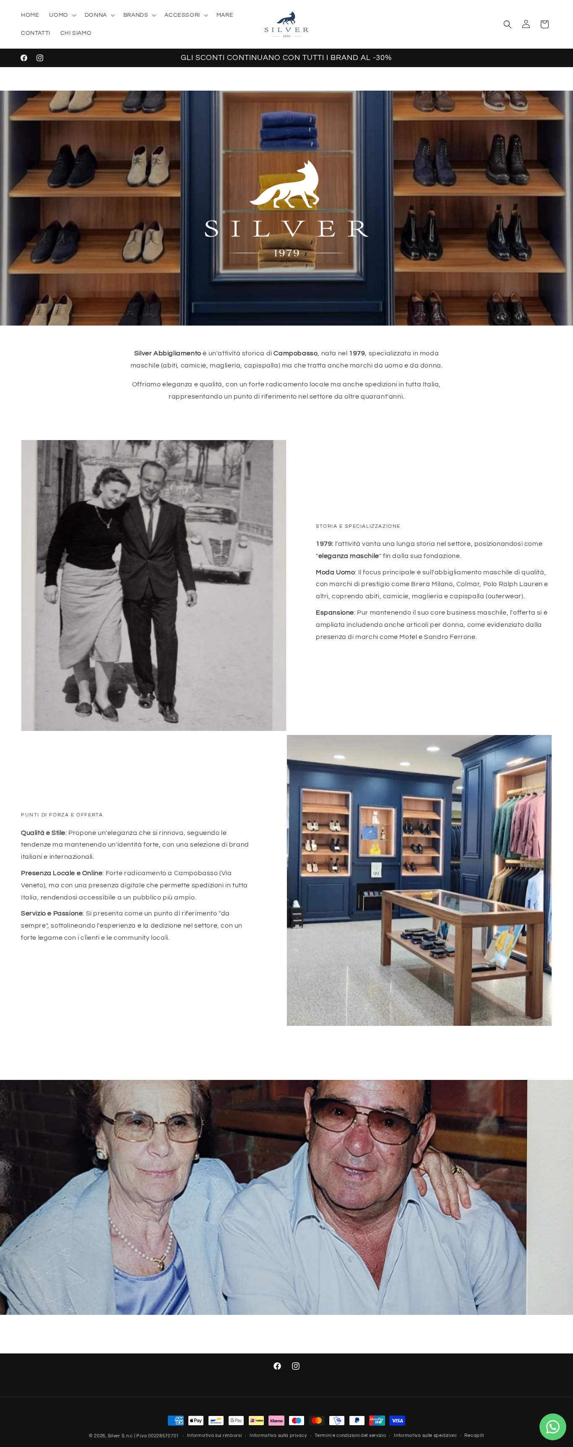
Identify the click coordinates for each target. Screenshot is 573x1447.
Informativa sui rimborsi (214, 1435)
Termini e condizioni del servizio (350, 1435)
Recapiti (474, 1435)
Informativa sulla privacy (278, 1435)
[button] (61, 15)
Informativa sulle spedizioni (425, 1435)
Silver (114, 1436)
